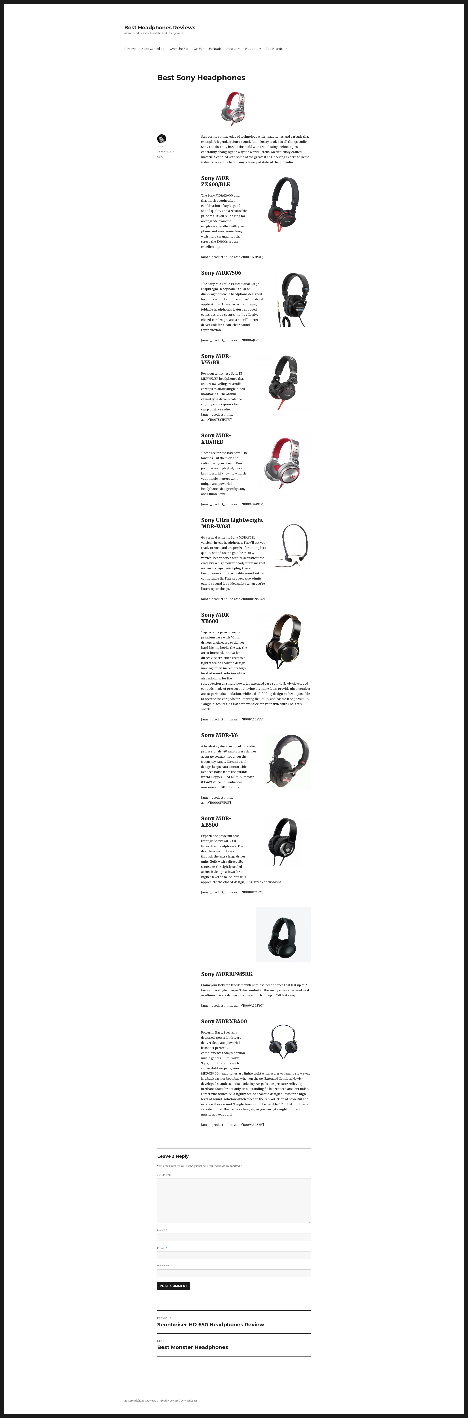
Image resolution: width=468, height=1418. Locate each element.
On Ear (199, 49)
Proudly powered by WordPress (178, 1400)
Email (162, 1248)
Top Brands (274, 49)
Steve (160, 146)
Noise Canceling (153, 49)
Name (162, 1230)
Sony (160, 156)
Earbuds (215, 49)
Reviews (130, 49)
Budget (251, 49)
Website (163, 1266)
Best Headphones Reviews (159, 27)
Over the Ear (179, 49)
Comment (164, 1175)
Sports (231, 49)
